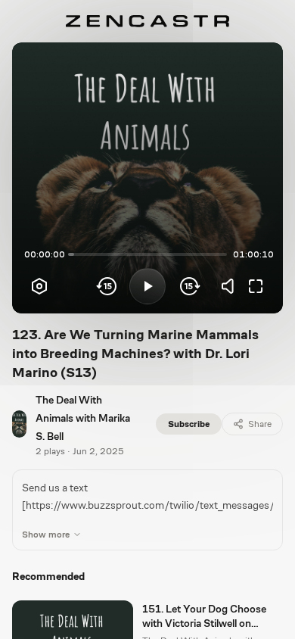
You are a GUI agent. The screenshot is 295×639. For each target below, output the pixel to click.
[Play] (147, 286)
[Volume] (231, 286)
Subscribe (189, 424)
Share (260, 424)
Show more (46, 534)
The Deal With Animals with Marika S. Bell (83, 418)
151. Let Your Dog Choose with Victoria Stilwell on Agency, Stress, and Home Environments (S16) (204, 617)
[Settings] (39, 286)
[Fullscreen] (256, 286)
